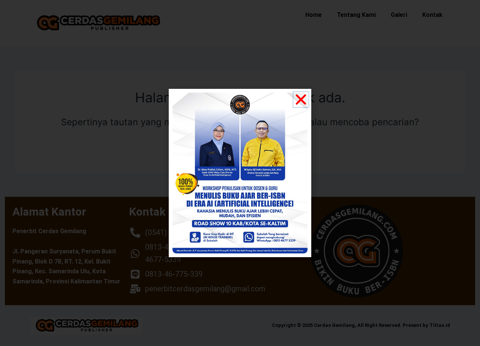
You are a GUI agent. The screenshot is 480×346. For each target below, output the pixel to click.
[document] (240, 173)
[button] (301, 99)
